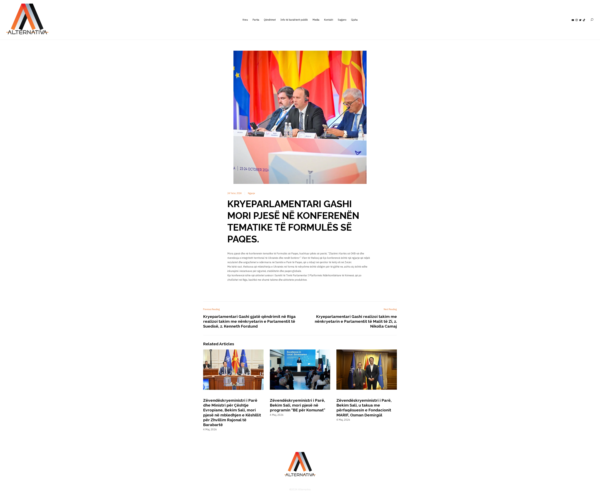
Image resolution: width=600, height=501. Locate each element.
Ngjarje (251, 193)
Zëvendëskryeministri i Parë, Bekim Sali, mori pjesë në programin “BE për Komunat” (297, 405)
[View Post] (233, 370)
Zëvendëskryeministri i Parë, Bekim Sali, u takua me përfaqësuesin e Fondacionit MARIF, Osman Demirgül (364, 407)
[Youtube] (573, 20)
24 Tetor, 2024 (234, 193)
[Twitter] (580, 20)
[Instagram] (576, 20)
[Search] (592, 20)
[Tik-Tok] (584, 20)
